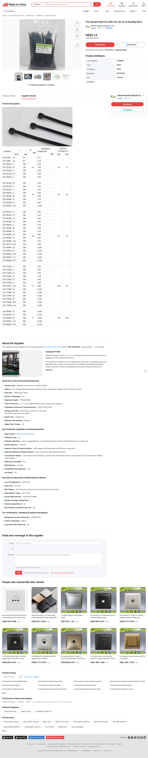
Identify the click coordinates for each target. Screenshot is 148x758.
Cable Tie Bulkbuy (77, 727)
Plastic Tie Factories (62, 722)
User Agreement (85, 750)
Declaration (96, 750)
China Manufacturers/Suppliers (57, 744)
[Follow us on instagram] (135, 737)
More (4, 731)
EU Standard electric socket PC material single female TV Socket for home (73, 658)
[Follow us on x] (132, 737)
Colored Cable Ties (10, 711)
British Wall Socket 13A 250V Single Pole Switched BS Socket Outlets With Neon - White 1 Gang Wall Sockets (44, 617)
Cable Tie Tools (26, 711)
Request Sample (121, 50)
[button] (91, 4)
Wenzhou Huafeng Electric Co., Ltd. (102, 26)
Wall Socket (30, 434)
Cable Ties (39, 15)
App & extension (119, 11)
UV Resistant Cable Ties (43, 711)
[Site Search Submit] (97, 4)
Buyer (96, 11)
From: (12, 543)
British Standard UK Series (11, 685)
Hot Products (30, 744)
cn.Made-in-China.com (94, 746)
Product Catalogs (33, 677)
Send (18, 573)
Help (107, 11)
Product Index (111, 744)
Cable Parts (30, 15)
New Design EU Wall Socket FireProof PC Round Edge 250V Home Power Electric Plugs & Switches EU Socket (14, 617)
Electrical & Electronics (16, 15)
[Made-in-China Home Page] (14, 4)
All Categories (9, 11)
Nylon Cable (47, 722)
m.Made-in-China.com (79, 746)
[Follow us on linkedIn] (145, 737)
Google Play (21, 737)
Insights (119, 744)
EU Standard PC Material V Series (85, 685)
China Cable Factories (11, 722)
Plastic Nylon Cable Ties (81, 722)
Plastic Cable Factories (30, 722)
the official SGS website (53, 347)
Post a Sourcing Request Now (62, 573)
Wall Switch (21, 434)
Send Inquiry (100, 45)
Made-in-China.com (64, 746)
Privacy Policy (107, 750)
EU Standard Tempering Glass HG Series (87, 689)
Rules (144, 11)
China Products (40, 744)
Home (4, 15)
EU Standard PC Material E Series (13, 689)
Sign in (143, 6)
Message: (11, 555)
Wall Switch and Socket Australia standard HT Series (127, 681)
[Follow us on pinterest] (141, 737)
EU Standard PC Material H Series (49, 685)
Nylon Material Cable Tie (12, 727)
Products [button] (37, 4)
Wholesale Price (86, 744)
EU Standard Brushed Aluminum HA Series (52, 689)
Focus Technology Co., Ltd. (59, 750)
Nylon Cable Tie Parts (101, 722)
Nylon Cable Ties (50, 15)
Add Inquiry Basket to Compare (42, 85)
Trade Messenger (36, 737)
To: (13, 549)
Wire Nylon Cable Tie (119, 722)
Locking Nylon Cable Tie (33, 727)
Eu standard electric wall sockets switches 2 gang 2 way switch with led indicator (103, 658)
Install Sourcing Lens (56, 737)
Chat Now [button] (132, 45)
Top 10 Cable (49, 727)
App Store (7, 737)
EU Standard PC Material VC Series (121, 689)
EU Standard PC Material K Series (121, 685)
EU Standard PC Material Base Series (50, 681)
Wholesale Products (74, 744)
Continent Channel (99, 744)
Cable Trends (62, 727)
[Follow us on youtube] (138, 737)
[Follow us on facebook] (129, 737)
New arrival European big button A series (87, 681)
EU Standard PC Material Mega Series (14, 681)
